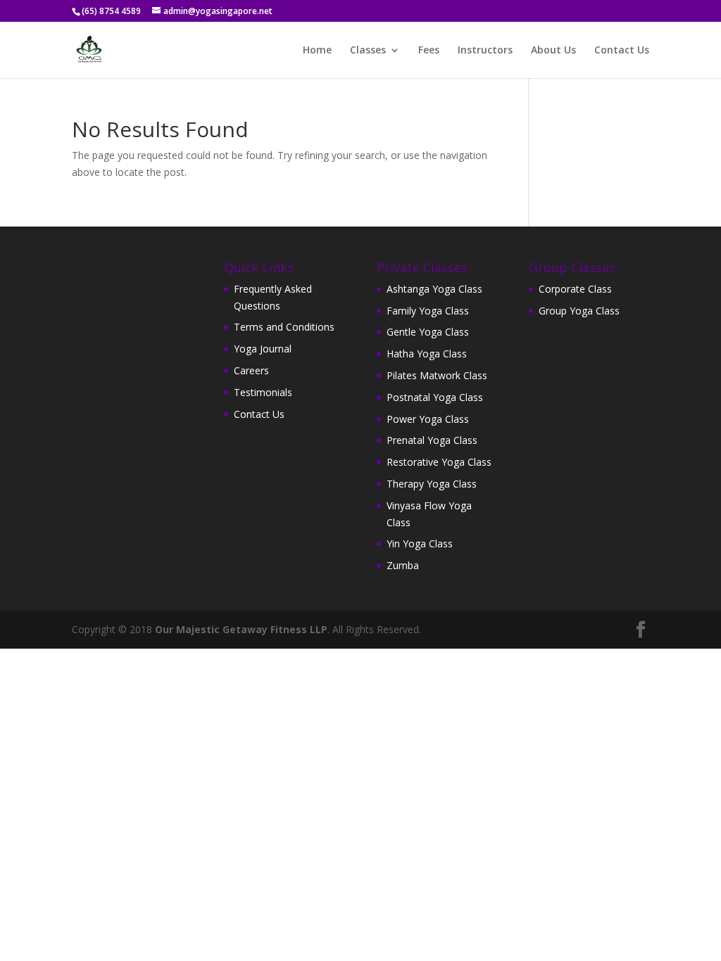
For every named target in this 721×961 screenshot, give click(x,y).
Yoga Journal (262, 348)
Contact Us (621, 50)
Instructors (485, 50)
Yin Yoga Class (420, 543)
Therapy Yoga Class (432, 483)
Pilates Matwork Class (437, 375)
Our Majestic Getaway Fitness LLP (241, 629)
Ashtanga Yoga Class (434, 288)
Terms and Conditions (284, 326)
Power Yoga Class (428, 419)
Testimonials (263, 392)
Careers (251, 370)
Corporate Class (575, 288)
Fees (428, 50)
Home (317, 50)
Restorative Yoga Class (439, 462)
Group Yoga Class (579, 310)
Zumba (403, 565)
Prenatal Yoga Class (432, 440)
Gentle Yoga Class (428, 331)
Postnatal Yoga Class (435, 397)
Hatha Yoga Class (427, 353)
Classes (368, 50)
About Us (553, 50)
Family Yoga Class (428, 310)
